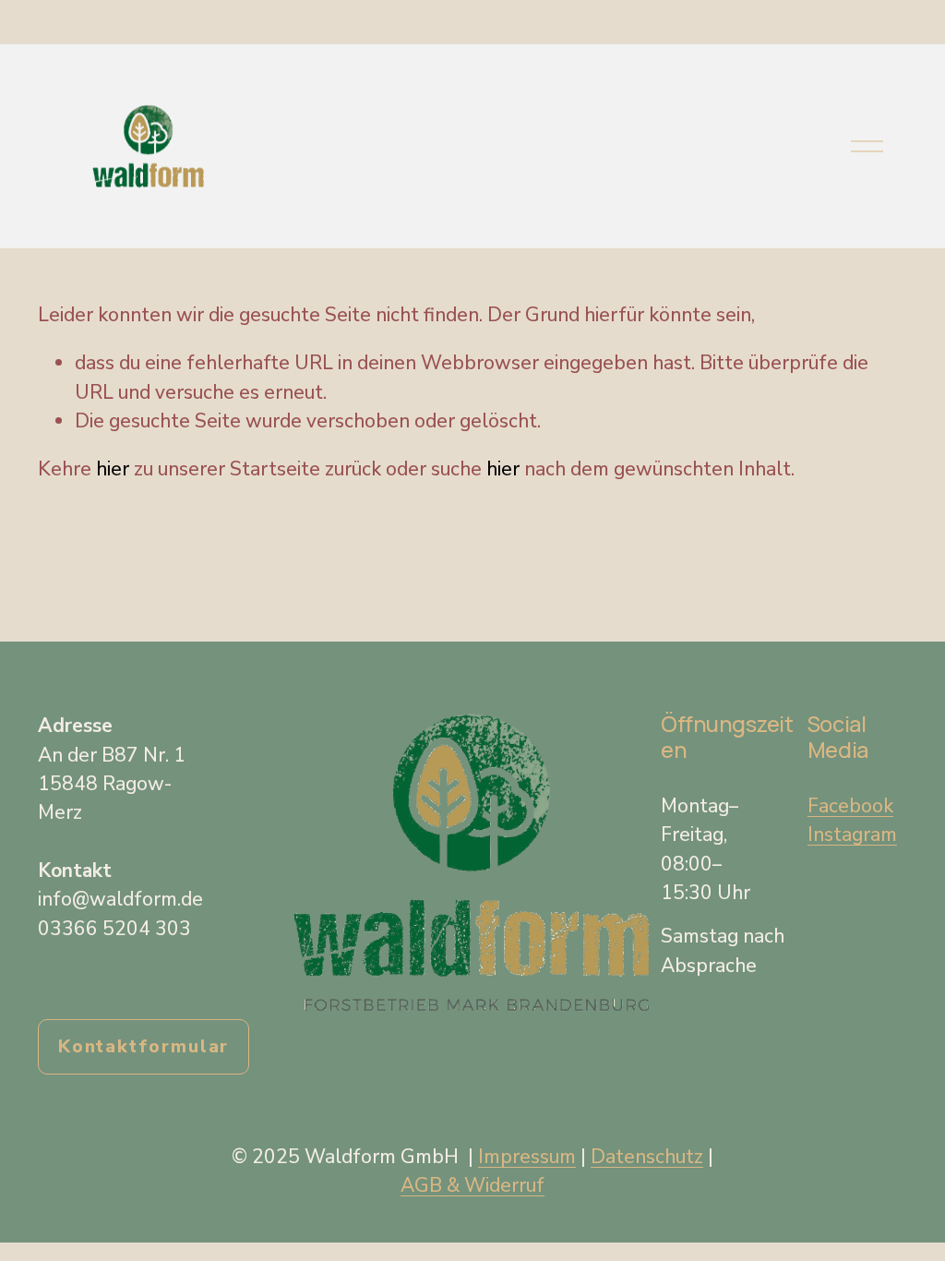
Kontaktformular (144, 1047)
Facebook (850, 806)
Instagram (852, 834)
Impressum (527, 1157)
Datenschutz (647, 1157)
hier (112, 469)
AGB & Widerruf (472, 1185)
